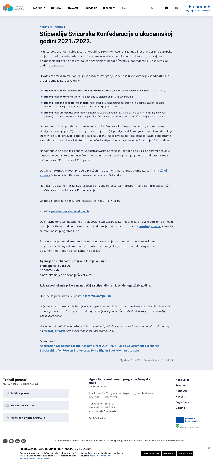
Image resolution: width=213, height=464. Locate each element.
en (176, 8)
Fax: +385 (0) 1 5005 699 (102, 407)
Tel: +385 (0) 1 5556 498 (102, 403)
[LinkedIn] (17, 441)
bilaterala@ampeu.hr (97, 296)
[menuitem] (56, 8)
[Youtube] (11, 441)
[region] (106, 453)
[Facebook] (5, 441)
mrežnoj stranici (150, 226)
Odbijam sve (169, 454)
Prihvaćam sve (185, 454)
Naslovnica (46, 26)
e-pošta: (103, 411)
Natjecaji (60, 26)
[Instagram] (23, 441)
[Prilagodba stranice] (167, 8)
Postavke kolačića (151, 454)
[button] (38, 8)
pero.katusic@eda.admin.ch (70, 211)
